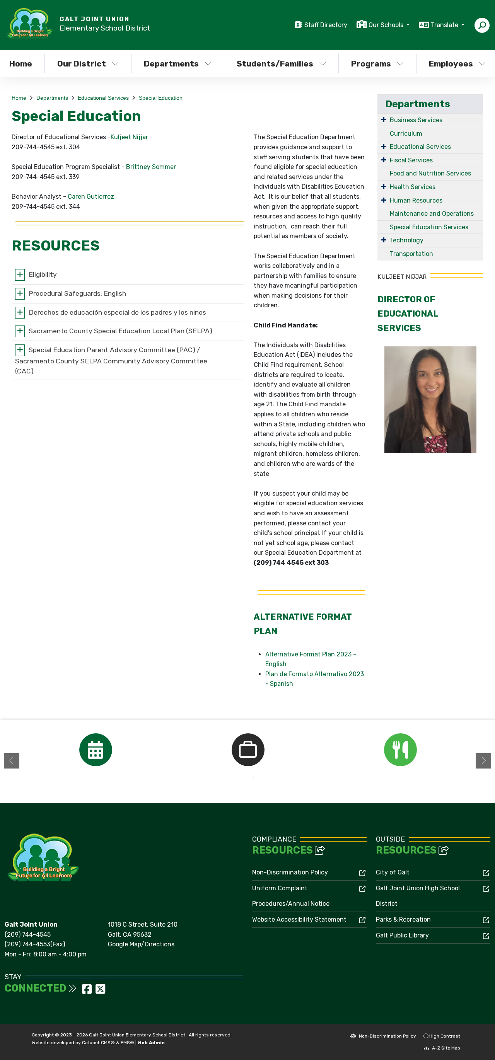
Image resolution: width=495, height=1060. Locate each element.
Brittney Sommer (151, 166)
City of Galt (393, 872)
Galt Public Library (402, 935)
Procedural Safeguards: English (77, 293)
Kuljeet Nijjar (129, 137)
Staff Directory (325, 25)
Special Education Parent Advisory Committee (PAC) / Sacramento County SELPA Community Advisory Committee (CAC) (111, 360)
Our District (81, 63)
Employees (451, 63)
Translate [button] (445, 25)
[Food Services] (400, 749)
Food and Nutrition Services (430, 173)
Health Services (412, 187)
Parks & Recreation (403, 919)
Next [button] (483, 761)
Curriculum (406, 133)
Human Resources (416, 200)
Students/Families (275, 63)
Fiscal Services (411, 160)
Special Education (161, 98)
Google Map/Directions (141, 944)
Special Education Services (429, 227)
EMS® (127, 1042)
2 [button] (253, 778)
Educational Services (103, 98)
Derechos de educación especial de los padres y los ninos (117, 312)
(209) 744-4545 (28, 934)
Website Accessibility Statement (299, 919)
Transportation (411, 253)
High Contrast (444, 1036)
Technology (406, 240)
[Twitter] (100, 991)
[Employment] (248, 749)
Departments (171, 63)
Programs (371, 63)
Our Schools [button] (387, 25)
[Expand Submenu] (384, 119)
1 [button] (242, 778)
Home (19, 98)
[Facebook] (87, 991)
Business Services (416, 120)
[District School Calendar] (95, 749)
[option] (95, 749)
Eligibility (43, 274)
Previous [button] (11, 761)
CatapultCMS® (98, 1042)
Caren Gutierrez (91, 196)
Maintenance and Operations (432, 213)
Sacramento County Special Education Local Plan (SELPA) (120, 331)
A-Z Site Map (445, 1048)
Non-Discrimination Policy (290, 872)
